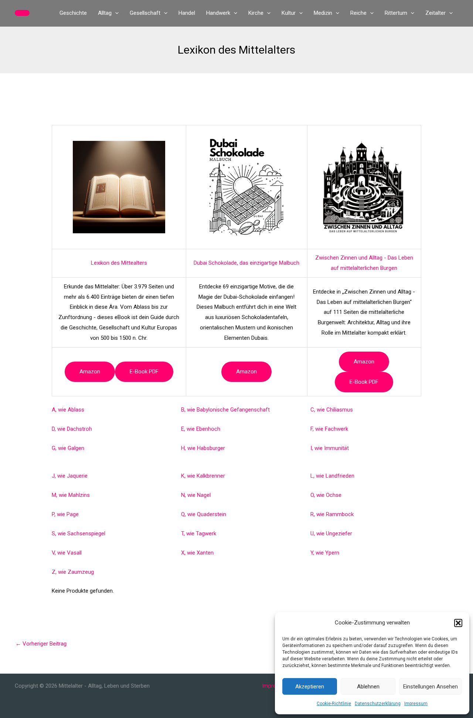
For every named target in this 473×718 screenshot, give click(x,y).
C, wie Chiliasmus (331, 409)
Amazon (89, 371)
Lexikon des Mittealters (119, 263)
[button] (458, 623)
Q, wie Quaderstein (203, 514)
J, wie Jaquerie (70, 476)
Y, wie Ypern (324, 552)
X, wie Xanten (197, 552)
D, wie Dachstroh (72, 429)
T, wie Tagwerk (198, 533)
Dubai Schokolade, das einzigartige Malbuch (246, 263)
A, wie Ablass (68, 409)
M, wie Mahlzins (71, 495)
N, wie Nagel (196, 495)
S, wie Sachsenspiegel (78, 533)
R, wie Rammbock (332, 514)
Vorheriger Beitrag (41, 643)
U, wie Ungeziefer (331, 533)
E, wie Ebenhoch (200, 429)
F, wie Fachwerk (329, 429)
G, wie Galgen (68, 448)
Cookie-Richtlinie (334, 703)
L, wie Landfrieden (332, 476)
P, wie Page (65, 514)
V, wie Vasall (67, 552)
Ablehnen (368, 686)
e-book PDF (144, 371)
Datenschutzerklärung (378, 703)
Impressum (416, 703)
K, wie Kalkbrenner (203, 476)
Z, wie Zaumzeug (73, 572)
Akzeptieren (309, 686)
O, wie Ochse (325, 495)
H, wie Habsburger (203, 448)
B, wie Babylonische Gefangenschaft (225, 409)
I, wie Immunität (329, 448)
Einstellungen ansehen (430, 686)
